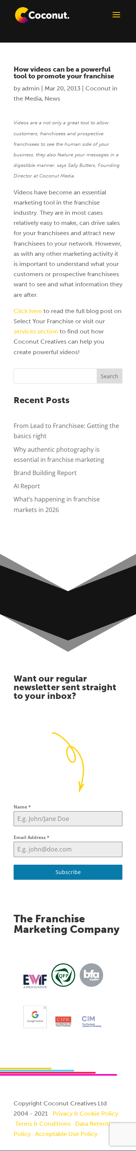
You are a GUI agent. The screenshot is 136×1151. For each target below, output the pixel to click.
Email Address (31, 837)
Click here (28, 311)
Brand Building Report (45, 473)
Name (22, 807)
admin (31, 88)
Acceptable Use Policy (66, 1133)
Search (109, 376)
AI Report (27, 486)
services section (36, 331)
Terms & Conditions (43, 1123)
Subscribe (68, 872)
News (52, 98)
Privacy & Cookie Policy (85, 1113)
